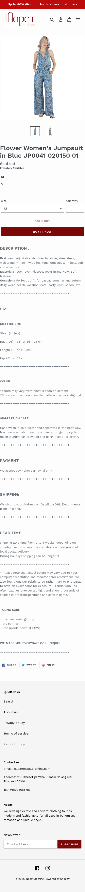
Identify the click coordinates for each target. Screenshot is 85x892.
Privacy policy (14, 723)
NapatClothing (35, 878)
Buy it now (42, 231)
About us (11, 712)
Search (9, 701)
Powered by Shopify (57, 878)
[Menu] (78, 19)
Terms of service (16, 733)
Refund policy (14, 744)
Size (4, 200)
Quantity (72, 200)
